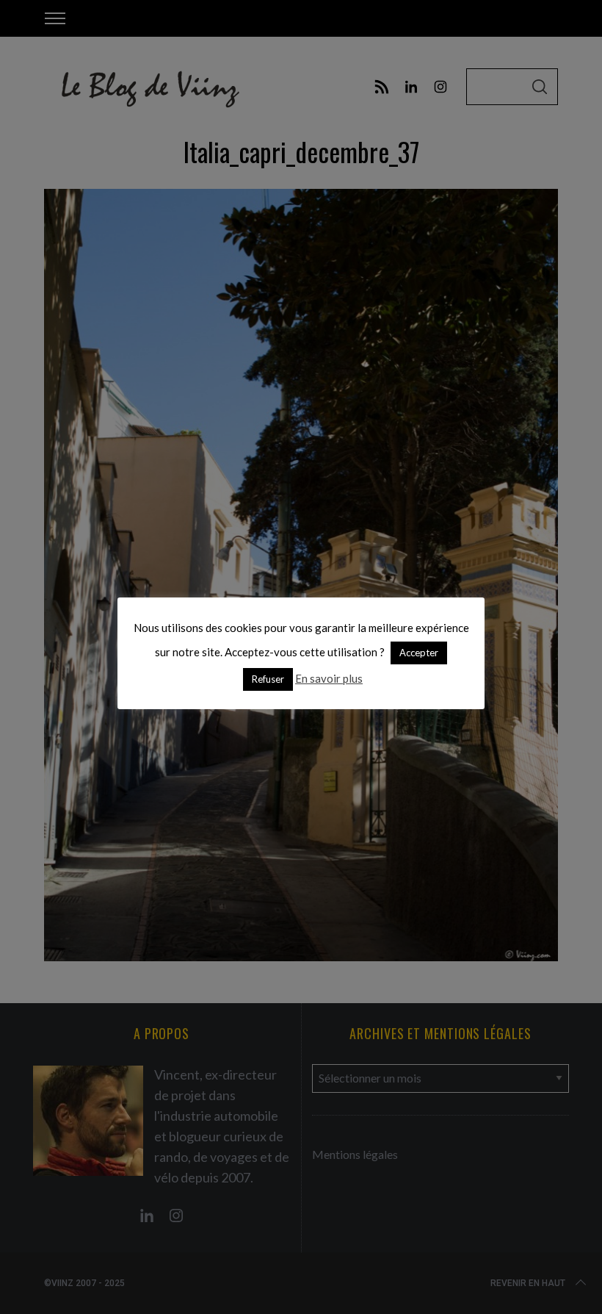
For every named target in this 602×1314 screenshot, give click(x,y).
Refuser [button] (268, 679)
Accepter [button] (418, 652)
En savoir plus (329, 678)
